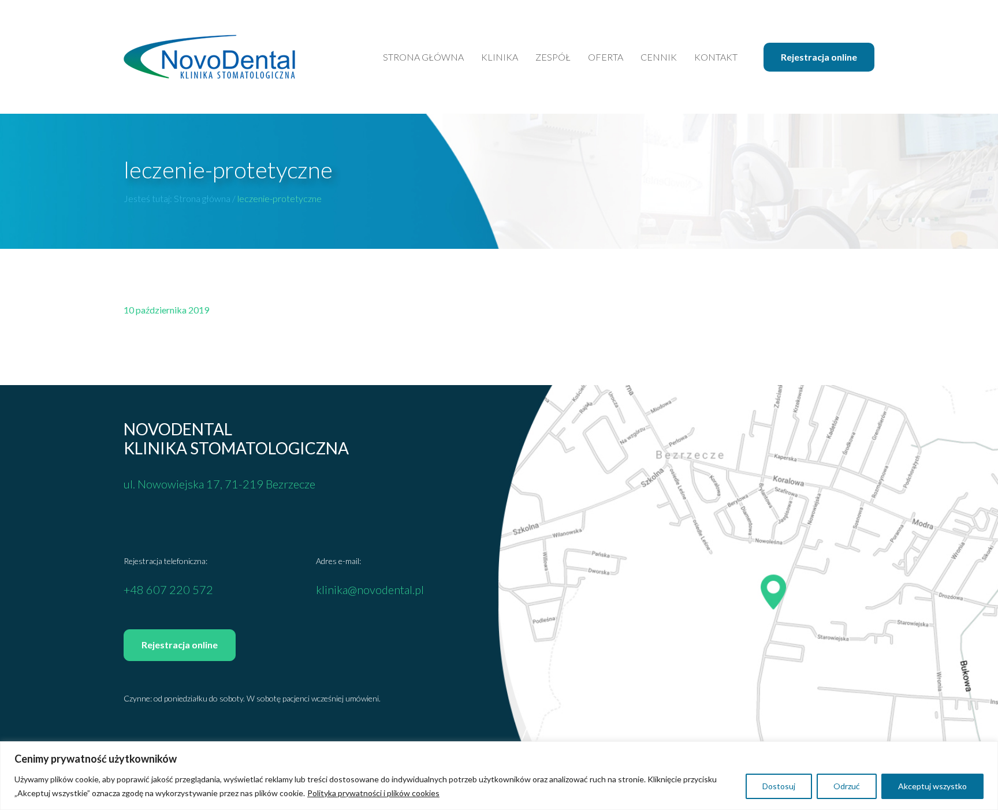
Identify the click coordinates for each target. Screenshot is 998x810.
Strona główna (423, 56)
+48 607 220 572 (168, 589)
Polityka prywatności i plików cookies (373, 793)
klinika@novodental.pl (370, 589)
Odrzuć (846, 786)
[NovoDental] (209, 57)
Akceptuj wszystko (932, 786)
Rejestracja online (819, 56)
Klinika (499, 56)
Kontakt (716, 56)
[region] (499, 775)
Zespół (553, 56)
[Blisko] (986, 751)
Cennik (658, 56)
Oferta (605, 56)
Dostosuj (778, 786)
